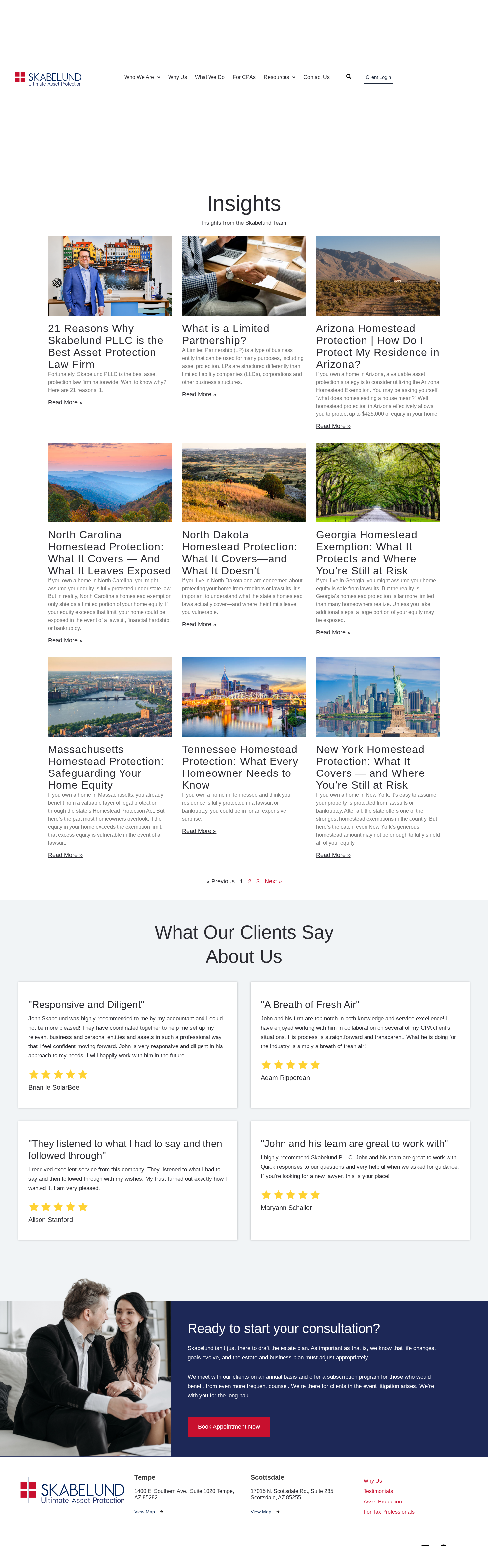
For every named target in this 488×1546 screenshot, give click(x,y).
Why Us (177, 77)
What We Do (210, 77)
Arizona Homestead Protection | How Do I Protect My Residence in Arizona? (378, 346)
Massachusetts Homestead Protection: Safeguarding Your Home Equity (106, 767)
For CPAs (244, 77)
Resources (276, 77)
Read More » (65, 402)
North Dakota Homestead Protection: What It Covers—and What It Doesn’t (240, 553)
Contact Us (316, 77)
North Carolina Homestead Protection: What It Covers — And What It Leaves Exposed (109, 553)
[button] (142, 77)
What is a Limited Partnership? (226, 334)
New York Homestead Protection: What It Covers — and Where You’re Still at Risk (370, 767)
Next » (273, 881)
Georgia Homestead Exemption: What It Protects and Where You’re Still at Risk (367, 553)
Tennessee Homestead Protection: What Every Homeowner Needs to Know (240, 767)
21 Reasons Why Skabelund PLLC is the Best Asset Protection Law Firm (106, 346)
